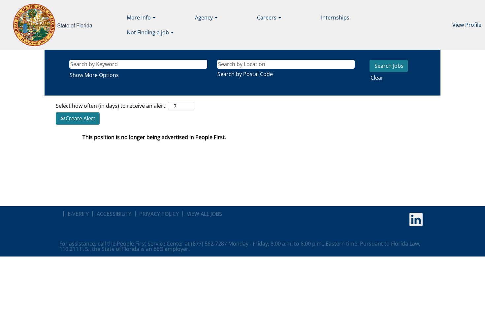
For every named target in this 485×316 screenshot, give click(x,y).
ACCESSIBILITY (114, 213)
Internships (335, 17)
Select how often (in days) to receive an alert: (111, 105)
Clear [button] (377, 77)
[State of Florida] (48, 25)
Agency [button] (204, 17)
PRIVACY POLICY (159, 213)
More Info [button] (139, 17)
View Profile (466, 24)
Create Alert (79, 118)
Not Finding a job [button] (148, 32)
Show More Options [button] (94, 75)
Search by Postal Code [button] (245, 74)
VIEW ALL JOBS (204, 213)
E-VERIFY (78, 213)
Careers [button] (267, 17)
